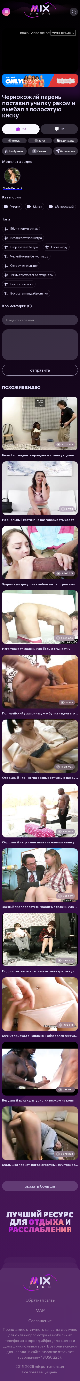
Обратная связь (40, 1300)
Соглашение (40, 1320)
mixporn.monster (50, 1366)
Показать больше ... (40, 1186)
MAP (40, 1310)
